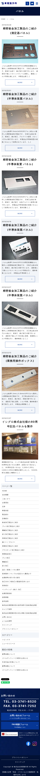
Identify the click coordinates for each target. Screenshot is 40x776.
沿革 (3, 506)
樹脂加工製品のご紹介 (10, 546)
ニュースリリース (8, 643)
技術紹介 (5, 585)
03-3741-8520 (24, 701)
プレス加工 (6, 558)
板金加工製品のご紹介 (10, 522)
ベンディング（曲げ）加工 (11, 589)
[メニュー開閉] (37, 3)
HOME (3, 19)
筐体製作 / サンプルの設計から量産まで (16, 573)
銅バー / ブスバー (8, 542)
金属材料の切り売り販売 (11, 577)
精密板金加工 (7, 554)
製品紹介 (5, 514)
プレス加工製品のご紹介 (11, 526)
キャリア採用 (7, 609)
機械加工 (5, 562)
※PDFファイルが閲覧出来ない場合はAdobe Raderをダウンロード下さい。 (29, 735)
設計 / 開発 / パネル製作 (11, 570)
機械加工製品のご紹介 (10, 530)
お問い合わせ (7, 617)
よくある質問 (7, 621)
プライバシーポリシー (10, 629)
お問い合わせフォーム (20, 716)
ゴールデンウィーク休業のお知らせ (15, 658)
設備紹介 (5, 518)
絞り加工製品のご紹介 (10, 534)
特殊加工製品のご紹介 (10, 538)
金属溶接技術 (7, 593)
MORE (20, 82)
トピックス (6, 639)
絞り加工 (5, 566)
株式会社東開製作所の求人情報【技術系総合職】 (20, 613)
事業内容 (5, 510)
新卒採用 (5, 601)
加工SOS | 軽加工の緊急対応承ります (16, 581)
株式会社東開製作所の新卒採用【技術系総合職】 (20, 605)
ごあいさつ (6, 499)
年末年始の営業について (11, 662)
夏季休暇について (8, 654)
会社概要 (5, 495)
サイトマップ (7, 625)
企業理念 (5, 502)
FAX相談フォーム (20, 725)
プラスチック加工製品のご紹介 (13, 550)
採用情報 (5, 597)
